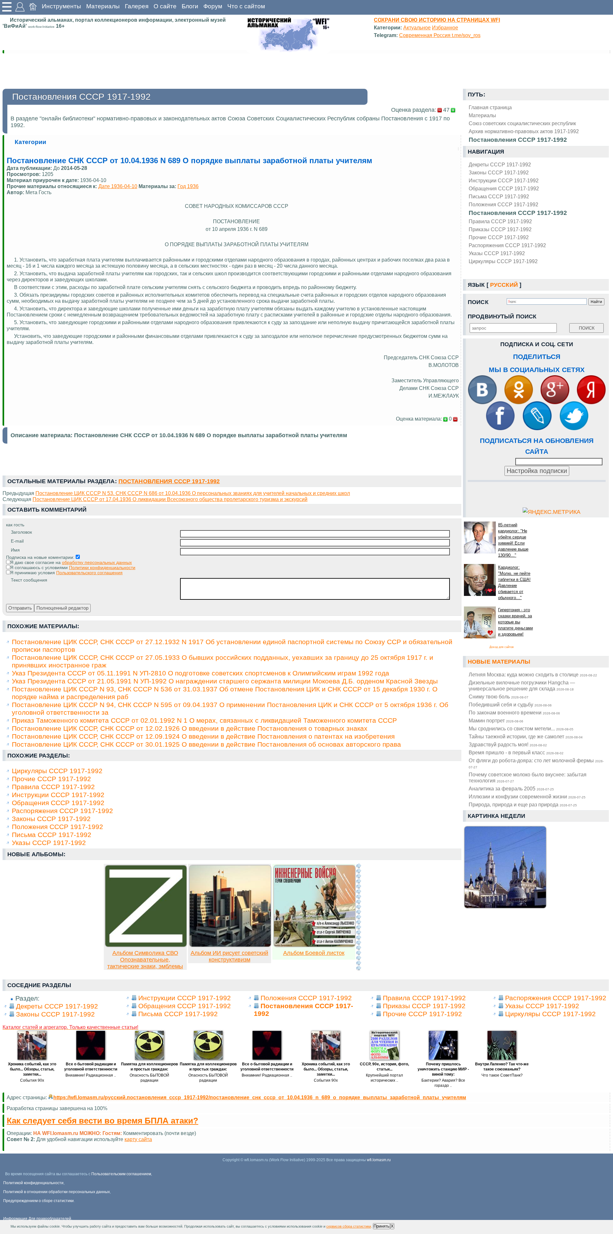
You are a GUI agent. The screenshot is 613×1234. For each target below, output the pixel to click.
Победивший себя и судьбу (510, 704)
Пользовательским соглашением (121, 1174)
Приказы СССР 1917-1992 (500, 229)
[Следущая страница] (358, 917)
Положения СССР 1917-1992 (503, 204)
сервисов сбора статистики (348, 1226)
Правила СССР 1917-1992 (500, 221)
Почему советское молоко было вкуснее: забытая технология (528, 777)
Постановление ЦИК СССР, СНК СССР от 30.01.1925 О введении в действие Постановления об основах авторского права (206, 744)
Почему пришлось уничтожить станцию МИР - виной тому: (443, 1069)
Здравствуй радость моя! (508, 744)
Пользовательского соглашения (89, 572)
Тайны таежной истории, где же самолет (526, 736)
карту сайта (138, 1139)
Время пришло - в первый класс (516, 752)
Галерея (136, 6)
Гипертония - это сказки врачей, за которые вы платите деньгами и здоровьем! (515, 621)
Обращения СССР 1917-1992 (504, 188)
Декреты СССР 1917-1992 (500, 164)
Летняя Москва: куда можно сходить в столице (533, 674)
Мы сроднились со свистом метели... (521, 728)
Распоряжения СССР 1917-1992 (507, 245)
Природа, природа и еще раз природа (523, 804)
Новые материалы (499, 662)
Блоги (190, 6)
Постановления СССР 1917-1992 (518, 212)
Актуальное (417, 27)
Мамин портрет (496, 720)
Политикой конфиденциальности (33, 1183)
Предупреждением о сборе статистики (38, 1201)
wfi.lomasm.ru (379, 1160)
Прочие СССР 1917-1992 (499, 237)
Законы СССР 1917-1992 (499, 172)
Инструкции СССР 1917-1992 (504, 180)
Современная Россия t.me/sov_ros (440, 35)
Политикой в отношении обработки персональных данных (56, 1192)
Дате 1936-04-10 (117, 186)
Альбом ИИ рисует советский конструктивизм (229, 956)
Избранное (445, 27)
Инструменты (61, 6)
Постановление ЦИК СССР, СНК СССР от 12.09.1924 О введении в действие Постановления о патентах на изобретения (203, 736)
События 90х (32, 1080)
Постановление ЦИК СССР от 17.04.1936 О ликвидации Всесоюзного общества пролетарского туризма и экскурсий (170, 499)
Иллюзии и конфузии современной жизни (527, 796)
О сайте (165, 6)
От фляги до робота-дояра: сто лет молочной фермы (536, 763)
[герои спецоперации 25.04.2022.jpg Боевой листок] (314, 945)
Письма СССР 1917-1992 (499, 196)
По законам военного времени (514, 712)
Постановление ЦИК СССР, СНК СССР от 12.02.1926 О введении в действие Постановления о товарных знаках (189, 728)
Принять (382, 1226)
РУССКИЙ (504, 285)
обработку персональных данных (97, 562)
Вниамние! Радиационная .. (90, 1075)
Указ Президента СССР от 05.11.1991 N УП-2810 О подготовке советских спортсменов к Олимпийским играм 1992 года (200, 673)
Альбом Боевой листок (313, 953)
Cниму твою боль (498, 696)
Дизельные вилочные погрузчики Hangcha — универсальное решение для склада (522, 685)
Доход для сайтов (501, 647)
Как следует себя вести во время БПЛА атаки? (102, 1120)
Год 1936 (188, 186)
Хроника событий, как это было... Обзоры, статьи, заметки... (32, 1069)
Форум (212, 6)
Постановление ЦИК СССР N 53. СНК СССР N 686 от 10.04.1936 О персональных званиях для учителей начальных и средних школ (192, 493)
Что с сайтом (246, 6)
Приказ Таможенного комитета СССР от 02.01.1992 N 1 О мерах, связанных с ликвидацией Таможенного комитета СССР (204, 720)
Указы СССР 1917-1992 (497, 253)
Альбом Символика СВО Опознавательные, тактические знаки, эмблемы (145, 960)
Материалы (103, 6)
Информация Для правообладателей (37, 1218)
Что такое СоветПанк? (502, 1075)
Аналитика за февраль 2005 (511, 788)
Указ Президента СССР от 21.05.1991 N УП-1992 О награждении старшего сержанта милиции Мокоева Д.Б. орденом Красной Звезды (225, 681)
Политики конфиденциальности (102, 567)
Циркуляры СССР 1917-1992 (503, 261)
